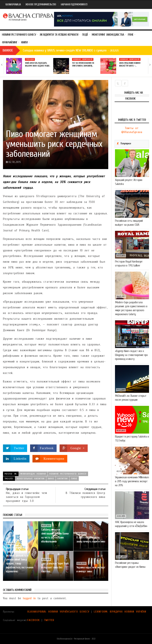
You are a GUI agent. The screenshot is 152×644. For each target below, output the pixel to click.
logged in (29, 598)
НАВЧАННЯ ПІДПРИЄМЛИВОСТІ (74, 4)
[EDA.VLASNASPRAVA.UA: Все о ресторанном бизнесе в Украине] (28, 16)
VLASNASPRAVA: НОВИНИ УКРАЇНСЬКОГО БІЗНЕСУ (58, 611)
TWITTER (49, 620)
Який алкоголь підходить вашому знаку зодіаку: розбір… (37, 64)
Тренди (30, 59)
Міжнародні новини (33, 473)
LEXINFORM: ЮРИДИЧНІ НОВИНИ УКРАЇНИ (120, 611)
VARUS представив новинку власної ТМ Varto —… (129, 64)
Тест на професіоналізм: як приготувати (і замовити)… (83, 64)
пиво (74, 478)
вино (51, 478)
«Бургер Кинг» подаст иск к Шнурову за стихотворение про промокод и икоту (131, 355)
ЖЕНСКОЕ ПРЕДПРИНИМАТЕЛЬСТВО (41, 4)
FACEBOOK (33, 620)
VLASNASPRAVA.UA (13, 4)
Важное (8, 50)
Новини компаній (82, 59)
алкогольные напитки (31, 478)
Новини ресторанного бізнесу (67, 473)
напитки (62, 478)
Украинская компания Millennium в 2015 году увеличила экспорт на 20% (132, 481)
